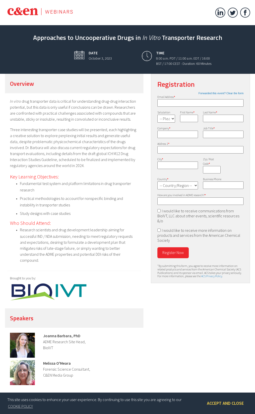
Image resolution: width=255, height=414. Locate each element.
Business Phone (212, 179)
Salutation (163, 112)
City (160, 159)
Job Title (209, 128)
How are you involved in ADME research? (181, 195)
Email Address (166, 97)
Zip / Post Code (208, 161)
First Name (187, 112)
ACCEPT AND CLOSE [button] (225, 403)
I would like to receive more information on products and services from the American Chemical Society (198, 235)
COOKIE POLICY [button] (20, 406)
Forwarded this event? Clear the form (221, 93)
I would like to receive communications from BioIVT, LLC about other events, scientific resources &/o (198, 215)
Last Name (210, 112)
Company (163, 128)
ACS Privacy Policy (211, 276)
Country (162, 179)
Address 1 (163, 144)
